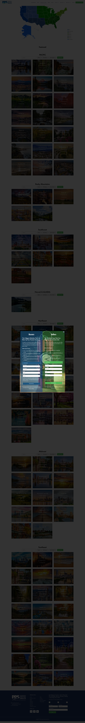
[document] (42, 361)
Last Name (25, 368)
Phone (24, 374)
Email (24, 371)
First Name (47, 364)
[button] (63, 331)
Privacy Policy (31, 388)
